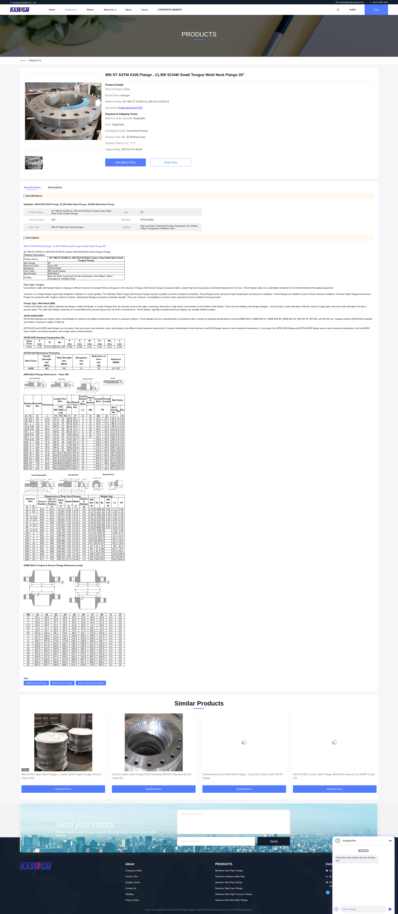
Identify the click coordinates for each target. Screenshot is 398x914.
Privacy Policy (132, 900)
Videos (90, 9)
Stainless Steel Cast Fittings (229, 888)
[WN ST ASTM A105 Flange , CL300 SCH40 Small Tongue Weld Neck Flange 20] (63, 111)
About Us (109, 9)
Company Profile (133, 870)
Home (52, 9)
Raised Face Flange (62, 683)
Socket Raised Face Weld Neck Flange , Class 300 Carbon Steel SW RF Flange (152, 776)
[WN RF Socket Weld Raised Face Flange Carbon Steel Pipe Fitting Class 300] (335, 742)
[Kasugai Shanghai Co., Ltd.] (20, 9)
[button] (25, 749)
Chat (376, 9)
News (128, 9)
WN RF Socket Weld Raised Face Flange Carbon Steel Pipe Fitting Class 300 (333, 776)
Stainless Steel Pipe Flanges (229, 870)
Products (70, 9)
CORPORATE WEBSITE (170, 9)
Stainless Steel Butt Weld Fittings (231, 900)
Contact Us (130, 888)
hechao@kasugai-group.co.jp (351, 2)
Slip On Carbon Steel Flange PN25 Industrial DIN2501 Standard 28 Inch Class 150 (61, 776)
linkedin (328, 892)
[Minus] (390, 841)
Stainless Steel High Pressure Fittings (233, 894)
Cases (144, 9)
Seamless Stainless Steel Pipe (230, 876)
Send (273, 841)
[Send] (390, 909)
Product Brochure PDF (130, 107)
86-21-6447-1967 (380, 2)
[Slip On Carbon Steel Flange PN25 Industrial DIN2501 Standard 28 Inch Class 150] (63, 742)
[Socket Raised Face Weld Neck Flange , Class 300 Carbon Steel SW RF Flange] (154, 742)
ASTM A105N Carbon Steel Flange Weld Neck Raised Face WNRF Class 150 (243, 776)
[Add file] (336, 909)
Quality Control (132, 882)
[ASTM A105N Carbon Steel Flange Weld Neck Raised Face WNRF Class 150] (244, 742)
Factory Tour (131, 876)
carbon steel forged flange (91, 683)
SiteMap (129, 894)
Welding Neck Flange (36, 683)
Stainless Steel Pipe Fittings (228, 882)
